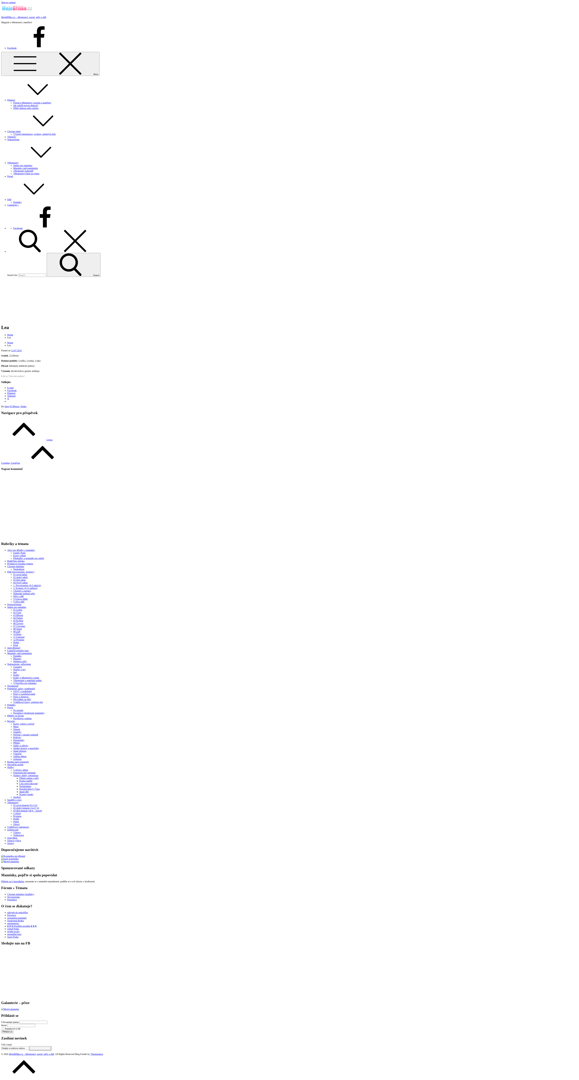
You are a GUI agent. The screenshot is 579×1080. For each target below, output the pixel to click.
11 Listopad (18, 637)
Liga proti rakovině (28, 783)
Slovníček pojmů (15, 764)
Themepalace (96, 1054)
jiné (15, 672)
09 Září (16, 631)
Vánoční (17, 753)
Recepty (11, 721)
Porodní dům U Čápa (29, 789)
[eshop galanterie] (10, 861)
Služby (10, 767)
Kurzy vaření (19, 555)
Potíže (16, 819)
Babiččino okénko (16, 561)
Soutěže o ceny (14, 800)
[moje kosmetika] (10, 859)
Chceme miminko (15, 566)
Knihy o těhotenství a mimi (26, 677)
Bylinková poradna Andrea (20, 563)
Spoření (17, 797)
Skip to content (8, 2)
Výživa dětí (18, 601)
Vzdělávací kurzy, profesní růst (28, 702)
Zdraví (16, 824)
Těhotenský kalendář (23, 171)
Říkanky (17, 658)
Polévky (17, 737)
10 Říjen (17, 634)
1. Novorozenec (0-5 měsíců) (27, 585)
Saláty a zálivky (20, 745)
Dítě (9, 199)
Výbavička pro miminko (24, 683)
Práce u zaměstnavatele (24, 694)
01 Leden (17, 610)
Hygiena (17, 816)
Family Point (19, 553)
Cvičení (17, 813)
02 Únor (17, 612)
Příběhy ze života (15, 715)
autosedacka (13, 923)
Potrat (16, 821)
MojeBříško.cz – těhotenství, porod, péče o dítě (23, 17)
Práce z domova (20, 696)
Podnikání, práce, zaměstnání (21, 688)
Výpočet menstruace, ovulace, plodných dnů (34, 134)
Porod (10, 176)
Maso (16, 726)
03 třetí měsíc (19, 580)
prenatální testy (14, 934)
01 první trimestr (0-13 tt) (25, 805)
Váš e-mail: (6, 1044)
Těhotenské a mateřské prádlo (27, 680)
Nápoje (16, 729)
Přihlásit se (7, 1032)
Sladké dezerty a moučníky (26, 748)
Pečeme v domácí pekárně (25, 734)
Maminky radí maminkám (25, 168)
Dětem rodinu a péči (29, 778)
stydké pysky (13, 931)
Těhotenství (12, 163)
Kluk (15, 645)
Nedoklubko (25, 786)
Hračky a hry (19, 669)
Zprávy (10, 843)
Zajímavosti (12, 829)
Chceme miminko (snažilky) (20, 894)
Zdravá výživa (14, 840)
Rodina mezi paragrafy (18, 762)
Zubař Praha (13, 929)
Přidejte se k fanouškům (12, 881)
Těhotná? (11, 137)
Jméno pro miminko (22, 165)
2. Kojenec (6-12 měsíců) (25, 588)
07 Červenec (19, 626)
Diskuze (11, 100)
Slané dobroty (20, 751)
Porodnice (12, 899)
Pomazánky (18, 740)
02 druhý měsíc (20, 577)
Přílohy (16, 743)
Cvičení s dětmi (20, 770)
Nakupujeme (13, 139)
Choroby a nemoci (22, 591)
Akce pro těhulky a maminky (21, 550)
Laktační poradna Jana (18, 650)
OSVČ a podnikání (22, 691)
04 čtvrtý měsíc (20, 582)
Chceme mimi (14, 131)
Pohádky (17, 202)
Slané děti (24, 791)
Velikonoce (18, 835)
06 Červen (18, 623)
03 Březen (14, 406)
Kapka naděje (25, 781)
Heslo (4, 1025)
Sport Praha (12, 937)
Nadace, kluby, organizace (25, 775)
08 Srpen (17, 629)
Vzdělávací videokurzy (18, 827)
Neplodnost (18, 569)
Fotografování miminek (24, 772)
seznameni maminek (17, 918)
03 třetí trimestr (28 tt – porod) (27, 810)
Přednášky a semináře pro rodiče (28, 558)
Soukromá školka (15, 920)
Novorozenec (13, 897)
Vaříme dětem (19, 756)
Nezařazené (12, 686)
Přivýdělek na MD (22, 699)
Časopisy (17, 667)
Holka (23, 406)
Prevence (11, 915)
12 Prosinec (18, 639)
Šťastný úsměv (26, 794)
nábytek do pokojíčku (17, 912)
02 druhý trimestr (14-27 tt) (26, 808)
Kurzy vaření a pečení (23, 724)
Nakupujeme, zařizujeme (19, 664)
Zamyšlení (12, 838)
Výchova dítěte (20, 599)
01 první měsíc (20, 574)
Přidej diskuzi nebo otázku (25, 108)
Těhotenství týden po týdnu (26, 173)
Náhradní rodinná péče (24, 593)
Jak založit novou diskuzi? (25, 105)
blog (7, 406)
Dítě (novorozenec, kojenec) (20, 572)
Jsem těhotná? (14, 648)
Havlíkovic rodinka (22, 718)
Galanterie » (13, 205)
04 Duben (18, 618)
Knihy (16, 675)
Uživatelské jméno (10, 1022)
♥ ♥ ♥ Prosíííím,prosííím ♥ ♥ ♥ (22, 926)
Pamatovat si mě (12, 1028)
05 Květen (18, 620)
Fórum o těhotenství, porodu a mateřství (32, 102)
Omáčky (17, 732)
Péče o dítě (18, 596)
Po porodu (18, 710)
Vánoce (17, 832)
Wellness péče (20, 661)
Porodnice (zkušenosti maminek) (28, 713)
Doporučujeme (14, 604)
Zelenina (17, 759)
